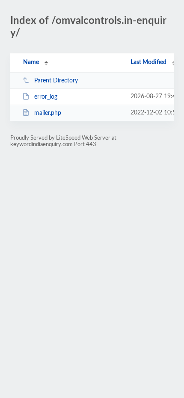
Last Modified (148, 62)
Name (31, 62)
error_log (45, 97)
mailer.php (47, 113)
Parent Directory (56, 81)
